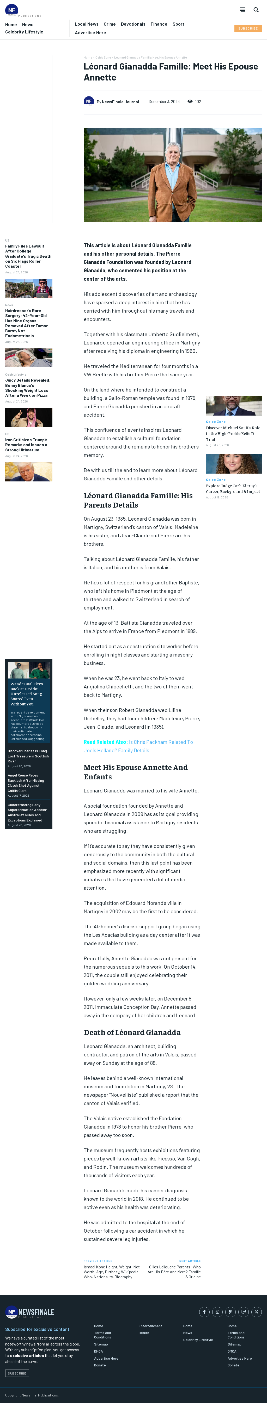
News (9, 305)
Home (88, 57)
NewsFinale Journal (120, 101)
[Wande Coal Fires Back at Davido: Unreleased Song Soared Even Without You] (29, 670)
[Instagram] (217, 1312)
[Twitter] (256, 1312)
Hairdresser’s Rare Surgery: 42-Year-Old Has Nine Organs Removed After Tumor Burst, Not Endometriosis (26, 323)
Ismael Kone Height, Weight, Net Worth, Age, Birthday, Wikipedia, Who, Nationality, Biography (112, 1271)
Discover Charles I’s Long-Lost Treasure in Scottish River (28, 756)
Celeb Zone (103, 57)
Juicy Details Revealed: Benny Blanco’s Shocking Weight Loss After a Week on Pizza (28, 387)
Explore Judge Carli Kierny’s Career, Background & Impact (233, 488)
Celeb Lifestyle (15, 374)
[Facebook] (204, 1312)
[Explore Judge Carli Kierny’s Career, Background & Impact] (234, 464)
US (7, 240)
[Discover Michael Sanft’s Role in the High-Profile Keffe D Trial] (234, 406)
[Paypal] (230, 1312)
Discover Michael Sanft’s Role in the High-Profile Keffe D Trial (233, 433)
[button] (256, 9)
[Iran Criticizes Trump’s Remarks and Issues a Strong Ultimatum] (28, 471)
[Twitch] (243, 1312)
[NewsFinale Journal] (90, 101)
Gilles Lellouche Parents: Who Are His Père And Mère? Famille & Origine (174, 1271)
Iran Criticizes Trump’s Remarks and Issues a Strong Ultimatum (26, 444)
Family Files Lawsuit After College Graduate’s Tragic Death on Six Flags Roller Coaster (28, 255)
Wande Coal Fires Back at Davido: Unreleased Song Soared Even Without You (26, 693)
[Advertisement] (26, 133)
